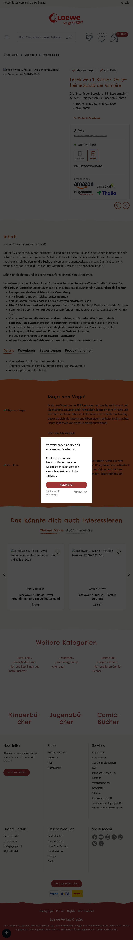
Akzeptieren (66, 484)
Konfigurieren (80, 492)
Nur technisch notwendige (52, 493)
